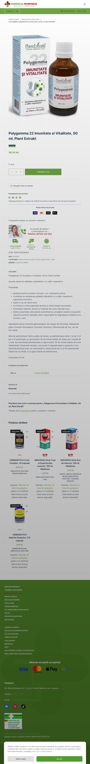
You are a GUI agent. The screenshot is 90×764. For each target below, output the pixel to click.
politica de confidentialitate (41, 751)
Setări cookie (21, 759)
